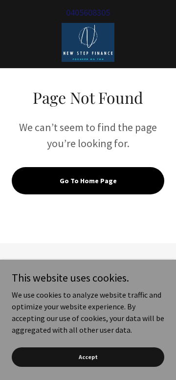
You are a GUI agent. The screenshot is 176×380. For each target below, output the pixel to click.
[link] (88, 42)
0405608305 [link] (88, 12)
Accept (88, 357)
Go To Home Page (88, 180)
